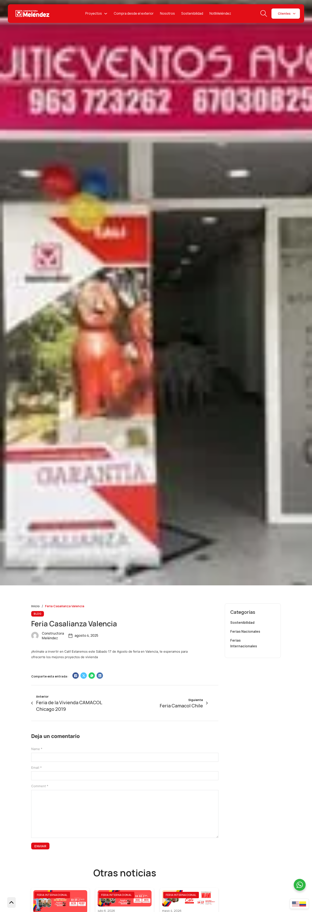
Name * (36, 749)
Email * (36, 768)
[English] (295, 904)
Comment (39, 786)
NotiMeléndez (220, 13)
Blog (37, 613)
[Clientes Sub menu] (294, 13)
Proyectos (93, 13)
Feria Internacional (52, 895)
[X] (83, 675)
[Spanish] (302, 904)
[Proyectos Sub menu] (105, 13)
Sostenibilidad (192, 13)
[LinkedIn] (100, 675)
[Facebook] (75, 675)
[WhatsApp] (92, 675)
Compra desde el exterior (134, 13)
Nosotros (167, 13)
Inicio (35, 606)
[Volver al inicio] (11, 902)
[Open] (263, 13)
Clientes (284, 13)
